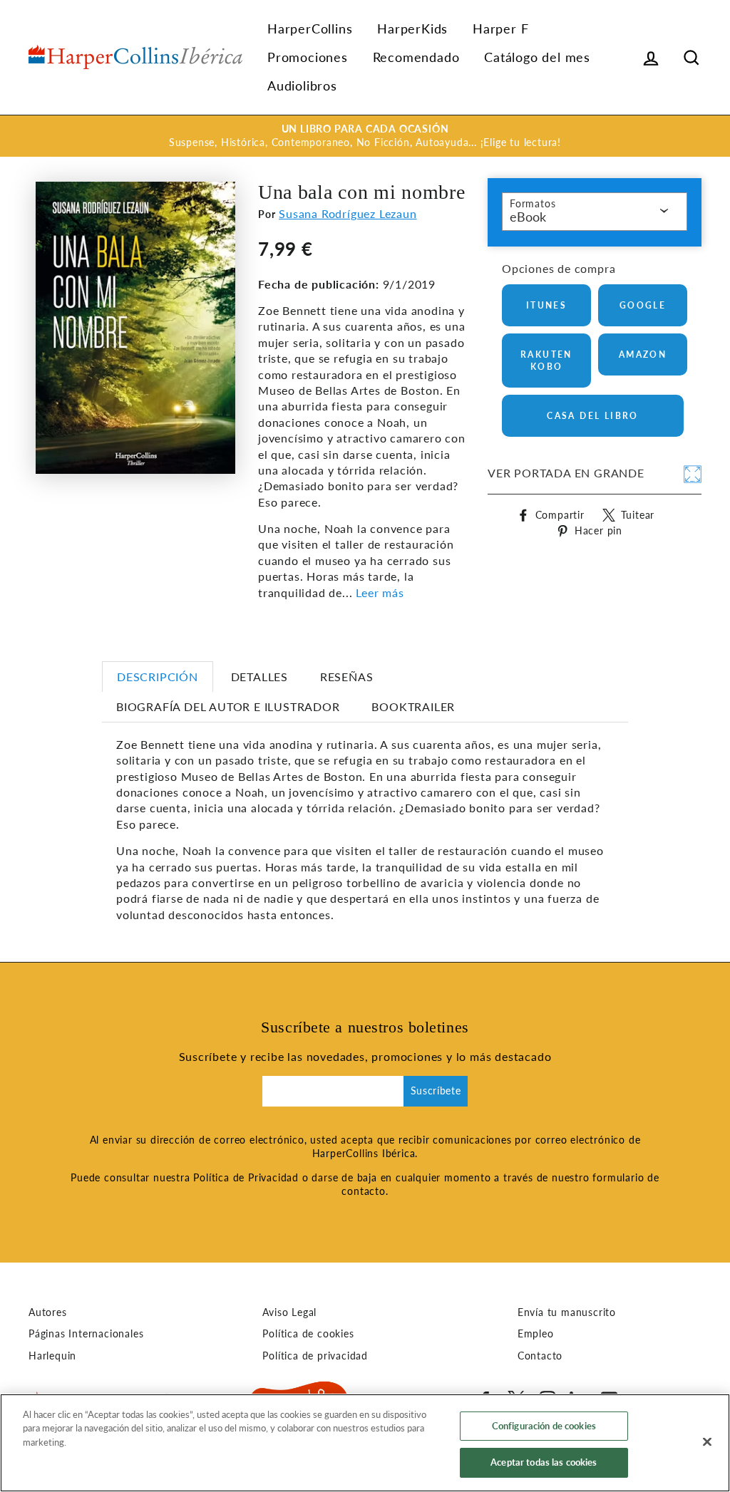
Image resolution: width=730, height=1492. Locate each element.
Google (643, 305)
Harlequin (52, 1356)
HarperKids (412, 28)
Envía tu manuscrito (567, 1312)
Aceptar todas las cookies (543, 1462)
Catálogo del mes (537, 57)
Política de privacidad (315, 1356)
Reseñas (347, 676)
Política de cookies (308, 1334)
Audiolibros (302, 85)
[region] (365, 1443)
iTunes (546, 305)
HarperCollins (309, 28)
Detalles (259, 676)
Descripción (157, 676)
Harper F (500, 28)
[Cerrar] (707, 1441)
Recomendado (416, 57)
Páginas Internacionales (86, 1334)
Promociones (307, 57)
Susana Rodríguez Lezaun (347, 213)
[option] (365, 136)
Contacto (540, 1356)
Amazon (643, 354)
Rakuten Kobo (546, 360)
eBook (528, 216)
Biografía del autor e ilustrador (228, 706)
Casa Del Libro (593, 415)
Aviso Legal (289, 1312)
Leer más (379, 592)
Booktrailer (413, 706)
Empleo (536, 1334)
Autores (48, 1312)
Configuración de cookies (544, 1425)
